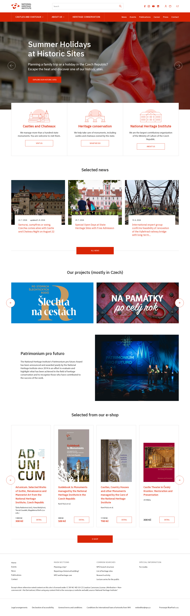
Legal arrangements (19, 607)
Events (133, 17)
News (124, 17)
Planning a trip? (60, 567)
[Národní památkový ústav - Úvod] (21, 6)
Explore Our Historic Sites (44, 79)
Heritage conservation (95, 126)
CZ (177, 6)
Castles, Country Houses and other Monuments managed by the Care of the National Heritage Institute (115, 495)
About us (57, 17)
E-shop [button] (95, 539)
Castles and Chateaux (39, 126)
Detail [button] (39, 519)
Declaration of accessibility (43, 607)
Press (165, 17)
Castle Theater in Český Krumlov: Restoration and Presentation (157, 491)
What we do (95, 143)
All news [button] (95, 250)
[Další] (178, 65)
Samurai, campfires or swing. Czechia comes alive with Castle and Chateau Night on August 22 (36, 228)
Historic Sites (60, 53)
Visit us (39, 143)
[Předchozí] (12, 65)
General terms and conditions (70, 607)
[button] (10, 303)
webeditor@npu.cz (142, 607)
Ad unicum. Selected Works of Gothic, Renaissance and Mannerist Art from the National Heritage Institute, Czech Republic (31, 495)
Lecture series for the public (108, 579)
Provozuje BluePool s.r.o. (169, 607)
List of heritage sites (105, 571)
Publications (145, 17)
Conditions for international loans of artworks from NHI (109, 607)
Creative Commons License (94, 587)
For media (143, 567)
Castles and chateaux (28, 17)
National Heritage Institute (150, 126)
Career (157, 17)
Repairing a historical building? (66, 571)
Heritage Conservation (86, 17)
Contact (175, 17)
